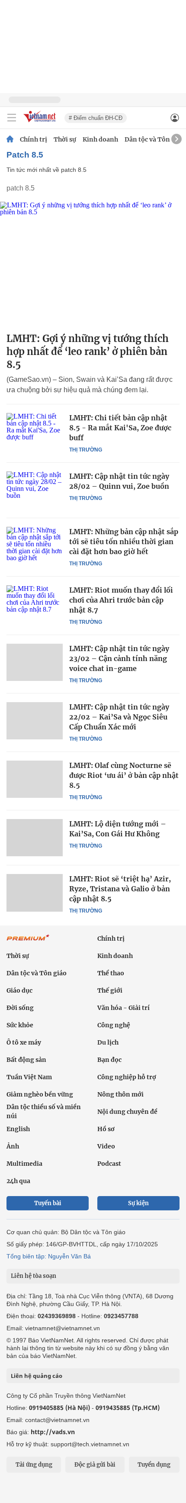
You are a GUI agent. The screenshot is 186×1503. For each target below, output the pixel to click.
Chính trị (33, 139)
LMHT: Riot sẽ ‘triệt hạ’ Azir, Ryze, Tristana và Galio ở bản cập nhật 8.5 (120, 888)
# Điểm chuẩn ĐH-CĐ (95, 118)
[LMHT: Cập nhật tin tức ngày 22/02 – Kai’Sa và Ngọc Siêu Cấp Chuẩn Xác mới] (34, 720)
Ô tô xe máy (23, 1042)
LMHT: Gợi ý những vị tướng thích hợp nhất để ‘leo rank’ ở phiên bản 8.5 (87, 351)
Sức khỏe (19, 1025)
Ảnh (12, 1146)
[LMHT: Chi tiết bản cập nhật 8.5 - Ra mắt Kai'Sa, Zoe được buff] (34, 431)
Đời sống (20, 1008)
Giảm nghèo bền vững (39, 1094)
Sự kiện (138, 1203)
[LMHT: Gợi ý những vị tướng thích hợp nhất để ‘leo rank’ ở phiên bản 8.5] (93, 264)
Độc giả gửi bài (94, 1464)
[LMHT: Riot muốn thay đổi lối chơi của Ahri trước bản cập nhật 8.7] (34, 603)
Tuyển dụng (154, 1464)
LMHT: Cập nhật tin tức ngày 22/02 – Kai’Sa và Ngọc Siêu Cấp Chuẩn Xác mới (119, 717)
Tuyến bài (47, 1203)
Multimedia (24, 1164)
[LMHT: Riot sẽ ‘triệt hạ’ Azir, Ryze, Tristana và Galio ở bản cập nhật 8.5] (34, 892)
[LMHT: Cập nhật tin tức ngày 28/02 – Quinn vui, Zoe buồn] (34, 490)
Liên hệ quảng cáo (36, 1376)
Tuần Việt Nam (29, 1077)
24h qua (18, 1181)
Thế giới (109, 990)
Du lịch (108, 1042)
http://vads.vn (53, 1432)
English (18, 1129)
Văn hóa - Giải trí (123, 1008)
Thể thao (110, 973)
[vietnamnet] (40, 122)
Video (106, 1146)
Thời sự (65, 139)
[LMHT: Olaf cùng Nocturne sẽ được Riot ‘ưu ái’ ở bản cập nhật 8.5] (34, 779)
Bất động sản (26, 1060)
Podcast (109, 1164)
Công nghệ (113, 1025)
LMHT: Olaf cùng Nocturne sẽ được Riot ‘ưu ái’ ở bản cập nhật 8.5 (124, 775)
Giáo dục (19, 990)
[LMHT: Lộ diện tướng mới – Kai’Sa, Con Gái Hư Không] (34, 837)
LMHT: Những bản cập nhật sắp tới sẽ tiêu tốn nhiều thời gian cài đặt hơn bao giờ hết (123, 541)
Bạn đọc (109, 1060)
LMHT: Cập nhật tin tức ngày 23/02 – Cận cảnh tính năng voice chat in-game (119, 658)
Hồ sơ (106, 1129)
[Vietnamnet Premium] (28, 942)
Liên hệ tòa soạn (33, 1276)
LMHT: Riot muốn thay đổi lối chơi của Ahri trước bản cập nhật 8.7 (121, 600)
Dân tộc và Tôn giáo (155, 139)
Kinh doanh (100, 139)
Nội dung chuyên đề (127, 1112)
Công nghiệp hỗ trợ (126, 1077)
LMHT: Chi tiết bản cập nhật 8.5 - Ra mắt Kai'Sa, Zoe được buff (120, 427)
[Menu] (11, 118)
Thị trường (85, 450)
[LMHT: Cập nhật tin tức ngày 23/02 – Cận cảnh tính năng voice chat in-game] (34, 662)
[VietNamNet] (9, 139)
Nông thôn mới (120, 1094)
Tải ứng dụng (34, 1464)
